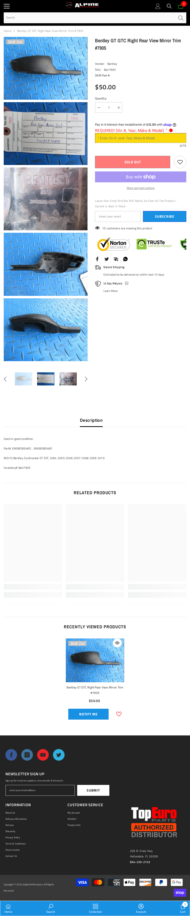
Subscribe (164, 216)
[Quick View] (117, 642)
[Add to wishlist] (180, 162)
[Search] (169, 6)
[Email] (116, 258)
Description (91, 420)
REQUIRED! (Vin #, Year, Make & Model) (131, 130)
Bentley (112, 63)
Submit (93, 790)
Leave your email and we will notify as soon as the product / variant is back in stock (135, 203)
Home (7, 30)
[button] (5, 379)
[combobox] (89, 17)
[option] (23, 379)
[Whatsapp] (125, 258)
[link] (33, 586)
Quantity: (101, 98)
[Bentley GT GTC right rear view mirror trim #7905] (95, 660)
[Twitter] (106, 258)
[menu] (7, 6)
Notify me (88, 714)
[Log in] (158, 6)
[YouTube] (43, 755)
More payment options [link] (141, 188)
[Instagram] (27, 755)
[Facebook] (97, 258)
